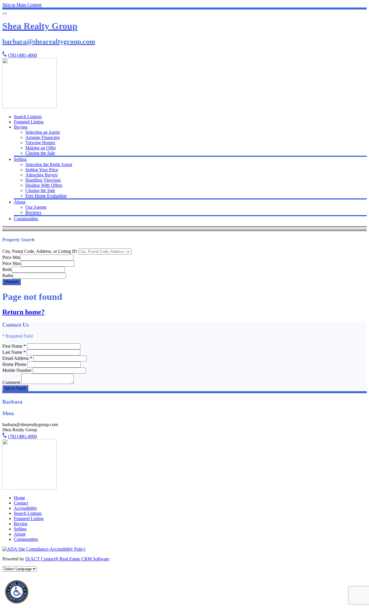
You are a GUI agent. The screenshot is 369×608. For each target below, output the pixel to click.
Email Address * (17, 358)
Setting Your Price (41, 169)
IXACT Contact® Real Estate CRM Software (67, 558)
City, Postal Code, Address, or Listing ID (39, 251)
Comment (11, 382)
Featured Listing (29, 121)
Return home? (23, 312)
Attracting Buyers (41, 174)
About (19, 201)
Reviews (33, 212)
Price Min (11, 257)
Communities (26, 218)
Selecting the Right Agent (48, 164)
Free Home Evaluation (46, 195)
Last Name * (14, 352)
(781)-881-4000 (22, 55)
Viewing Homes (40, 142)
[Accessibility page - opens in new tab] (44, 549)
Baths (7, 275)
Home (19, 497)
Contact (21, 502)
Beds (7, 269)
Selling (20, 159)
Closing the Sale (40, 152)
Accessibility (25, 508)
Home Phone (14, 364)
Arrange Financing (42, 137)
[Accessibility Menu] (16, 592)
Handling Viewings (43, 180)
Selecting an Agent (42, 132)
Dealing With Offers (43, 185)
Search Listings (28, 116)
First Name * (14, 346)
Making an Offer (40, 147)
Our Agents (35, 207)
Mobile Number (16, 370)
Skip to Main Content (22, 4)
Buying (20, 127)
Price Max (11, 263)
